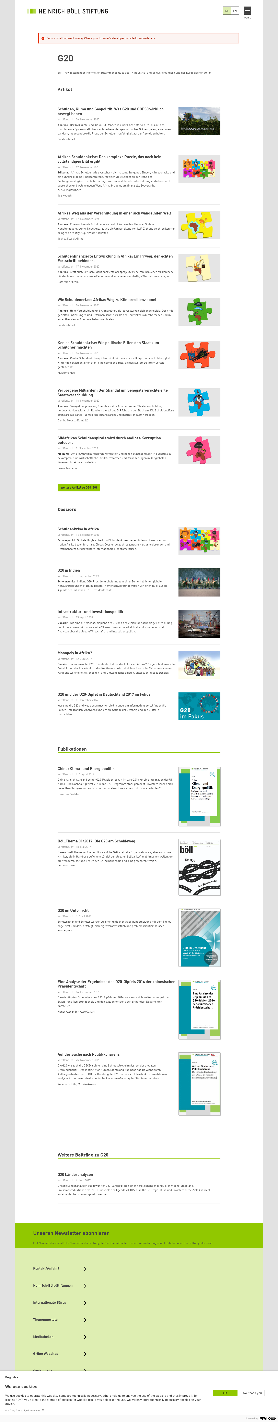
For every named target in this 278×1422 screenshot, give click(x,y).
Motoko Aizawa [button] (87, 1084)
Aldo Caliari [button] (87, 1011)
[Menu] (248, 11)
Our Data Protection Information (23, 1410)
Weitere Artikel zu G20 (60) (79, 487)
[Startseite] (67, 11)
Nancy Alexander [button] (68, 1011)
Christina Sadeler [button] (69, 794)
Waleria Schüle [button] (67, 1084)
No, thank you (252, 1393)
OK (225, 1393)
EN (235, 11)
